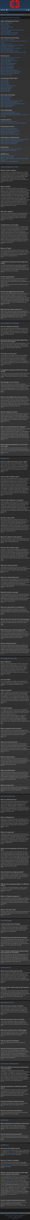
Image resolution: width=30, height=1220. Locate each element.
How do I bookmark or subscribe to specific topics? (12, 140)
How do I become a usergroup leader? (9, 102)
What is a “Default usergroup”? (7, 105)
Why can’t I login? (5, 28)
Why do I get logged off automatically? (9, 32)
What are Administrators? (6, 96)
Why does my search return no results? (9, 129)
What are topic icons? (5, 91)
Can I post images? (5, 84)
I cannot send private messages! (8, 112)
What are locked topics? (6, 89)
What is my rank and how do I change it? (10, 50)
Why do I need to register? (6, 23)
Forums (7, 10)
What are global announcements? (8, 85)
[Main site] (15, 4)
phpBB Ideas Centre (6, 1165)
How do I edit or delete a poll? (7, 64)
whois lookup (10, 1180)
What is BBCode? (5, 80)
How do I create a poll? (6, 62)
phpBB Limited (9, 1151)
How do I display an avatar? (7, 49)
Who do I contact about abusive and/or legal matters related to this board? (14, 159)
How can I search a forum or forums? (9, 128)
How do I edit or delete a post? (7, 59)
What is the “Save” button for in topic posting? (11, 71)
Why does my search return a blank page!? (10, 131)
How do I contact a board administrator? (9, 161)
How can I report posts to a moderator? (9, 70)
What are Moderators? (6, 98)
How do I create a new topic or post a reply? (10, 57)
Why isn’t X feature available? (7, 157)
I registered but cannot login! (7, 27)
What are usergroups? (5, 99)
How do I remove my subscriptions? (9, 143)
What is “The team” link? (6, 106)
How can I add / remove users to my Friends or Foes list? (13, 123)
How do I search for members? (7, 132)
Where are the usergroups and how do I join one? (11, 101)
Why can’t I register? (5, 25)
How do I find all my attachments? (8, 150)
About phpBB (11, 1154)
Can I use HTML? (5, 81)
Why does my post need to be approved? (10, 73)
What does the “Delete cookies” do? (9, 34)
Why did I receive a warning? (7, 69)
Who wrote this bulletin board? (7, 155)
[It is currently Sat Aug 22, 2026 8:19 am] (28, 15)
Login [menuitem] (27, 10)
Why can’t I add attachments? (7, 67)
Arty (12, 1217)
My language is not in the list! (7, 46)
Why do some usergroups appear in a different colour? (13, 103)
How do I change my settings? (7, 39)
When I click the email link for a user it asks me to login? (13, 52)
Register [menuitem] (29, 10)
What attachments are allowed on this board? (11, 149)
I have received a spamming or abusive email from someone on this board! (15, 115)
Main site (3, 9)
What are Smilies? (5, 82)
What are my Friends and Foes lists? (9, 121)
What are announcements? (7, 87)
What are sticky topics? (6, 88)
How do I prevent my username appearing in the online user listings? (14, 41)
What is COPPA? (4, 24)
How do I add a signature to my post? (9, 60)
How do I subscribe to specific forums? (9, 142)
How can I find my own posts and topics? (10, 134)
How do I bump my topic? (6, 74)
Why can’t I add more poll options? (8, 63)
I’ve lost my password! (6, 31)
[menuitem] (16, 1213)
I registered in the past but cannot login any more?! (12, 30)
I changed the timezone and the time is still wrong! (12, 45)
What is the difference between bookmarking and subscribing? (14, 139)
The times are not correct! (6, 43)
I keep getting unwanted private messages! (10, 113)
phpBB (26, 389)
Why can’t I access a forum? (7, 66)
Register (7, 12)
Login (2, 12)
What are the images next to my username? (10, 48)
